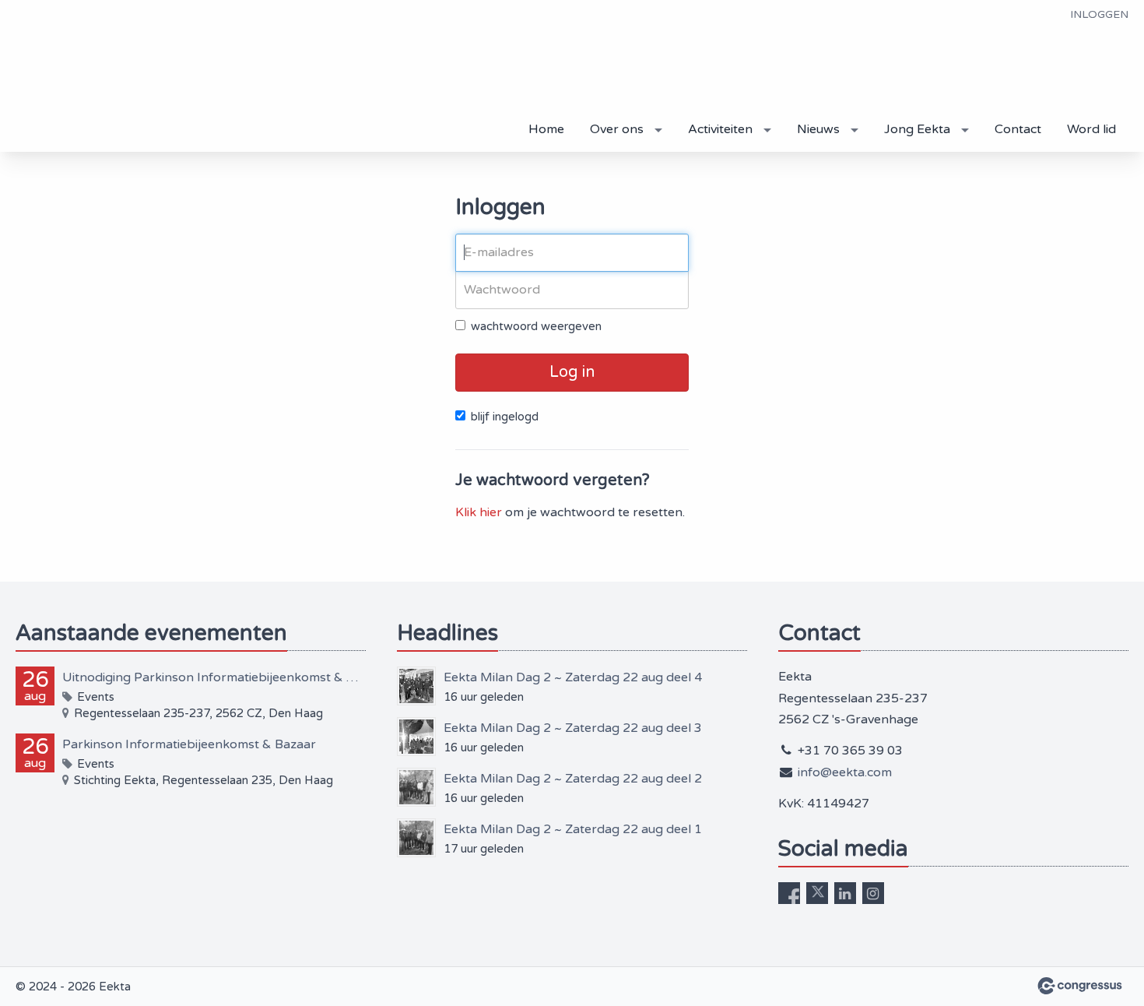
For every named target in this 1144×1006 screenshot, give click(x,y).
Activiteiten (720, 129)
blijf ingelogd (505, 417)
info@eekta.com (845, 772)
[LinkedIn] (845, 893)
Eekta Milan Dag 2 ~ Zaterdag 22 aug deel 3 (573, 728)
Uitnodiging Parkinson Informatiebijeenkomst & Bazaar (214, 677)
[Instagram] (873, 893)
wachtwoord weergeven (536, 326)
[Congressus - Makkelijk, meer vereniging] (1079, 985)
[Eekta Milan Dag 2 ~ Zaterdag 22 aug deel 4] (416, 686)
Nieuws (818, 129)
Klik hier (478, 512)
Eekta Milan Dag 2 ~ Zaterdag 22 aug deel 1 (573, 829)
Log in (572, 372)
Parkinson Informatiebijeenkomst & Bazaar (189, 744)
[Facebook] (789, 893)
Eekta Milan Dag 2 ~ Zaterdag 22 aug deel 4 (573, 677)
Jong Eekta (917, 129)
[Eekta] (78, 77)
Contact (1018, 129)
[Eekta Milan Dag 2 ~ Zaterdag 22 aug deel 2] (416, 787)
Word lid (1091, 129)
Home (546, 129)
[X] (817, 893)
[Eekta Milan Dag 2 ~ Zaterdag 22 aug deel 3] (416, 736)
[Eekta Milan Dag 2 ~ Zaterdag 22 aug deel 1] (416, 837)
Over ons (617, 129)
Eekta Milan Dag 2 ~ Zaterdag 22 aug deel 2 (573, 778)
